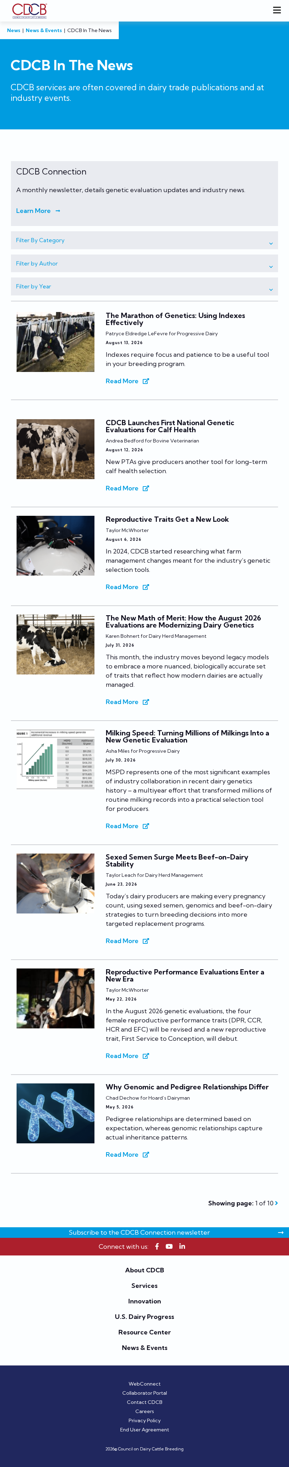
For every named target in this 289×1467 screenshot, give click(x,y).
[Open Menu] (278, 11)
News (13, 30)
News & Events (44, 30)
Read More (122, 381)
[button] (144, 240)
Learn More (33, 211)
